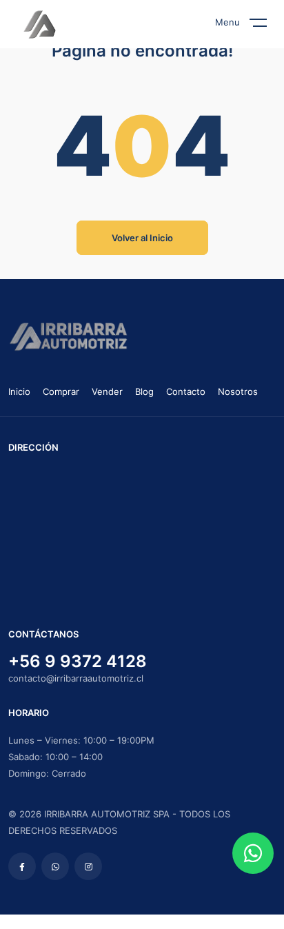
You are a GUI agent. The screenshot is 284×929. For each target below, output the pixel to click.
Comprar (61, 391)
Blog (144, 391)
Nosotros (238, 391)
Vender (107, 391)
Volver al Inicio (142, 237)
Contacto (185, 391)
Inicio (19, 391)
